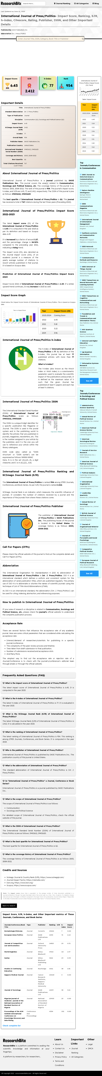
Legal (90, 1044)
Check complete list (12, 1025)
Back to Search (9, 906)
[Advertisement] (51, 59)
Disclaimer (59, 1053)
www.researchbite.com (23, 1073)
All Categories (77, 1057)
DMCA (90, 1048)
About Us (59, 1044)
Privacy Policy (61, 1057)
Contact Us (59, 1048)
